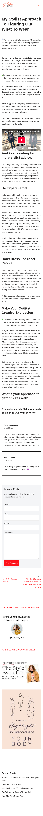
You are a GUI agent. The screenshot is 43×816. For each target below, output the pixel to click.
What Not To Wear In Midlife (12, 784)
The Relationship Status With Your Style (16, 792)
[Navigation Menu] (38, 5)
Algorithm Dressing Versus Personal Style (17, 788)
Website (7, 523)
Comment (8, 533)
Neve (12, 814)
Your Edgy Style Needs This (12, 796)
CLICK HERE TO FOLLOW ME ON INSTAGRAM (20, 607)
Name (7, 504)
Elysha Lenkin (9, 458)
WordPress (29, 814)
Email (6, 514)
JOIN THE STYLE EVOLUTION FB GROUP (18, 650)
